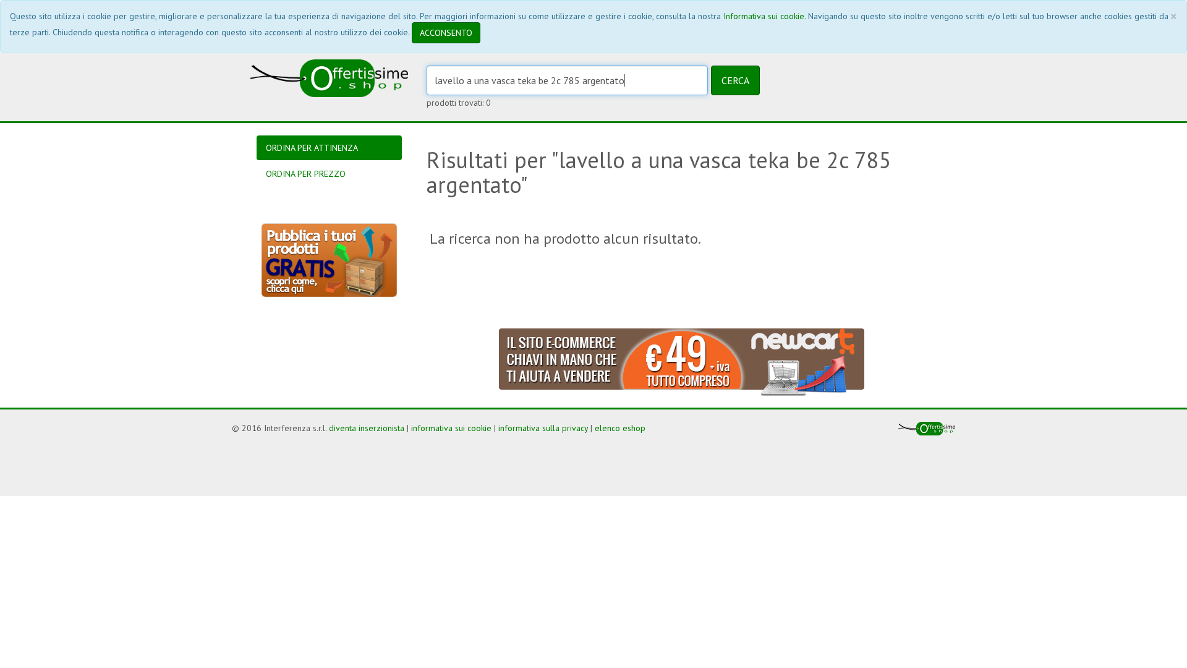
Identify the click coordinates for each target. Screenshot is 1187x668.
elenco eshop (620, 428)
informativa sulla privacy (543, 428)
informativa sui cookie (451, 428)
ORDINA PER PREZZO (306, 173)
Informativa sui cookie (763, 16)
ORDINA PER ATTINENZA (312, 147)
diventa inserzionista (366, 428)
